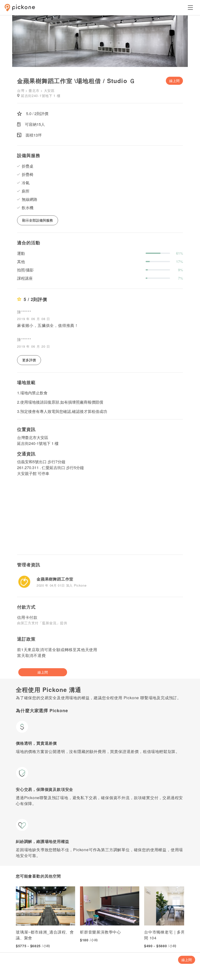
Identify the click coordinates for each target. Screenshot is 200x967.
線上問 (174, 80)
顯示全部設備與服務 (37, 220)
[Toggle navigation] (190, 7)
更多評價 (29, 359)
